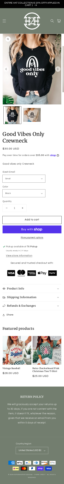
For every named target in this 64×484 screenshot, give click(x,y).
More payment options (32, 237)
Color (5, 187)
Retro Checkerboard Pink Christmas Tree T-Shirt (45, 369)
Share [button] (9, 315)
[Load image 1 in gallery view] (12, 115)
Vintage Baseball (11, 368)
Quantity (7, 201)
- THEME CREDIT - (40, 474)
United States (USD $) (30, 450)
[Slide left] (6, 69)
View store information (19, 255)
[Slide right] (58, 69)
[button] (4, 21)
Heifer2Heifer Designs (23, 474)
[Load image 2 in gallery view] (32, 115)
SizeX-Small (9, 172)
